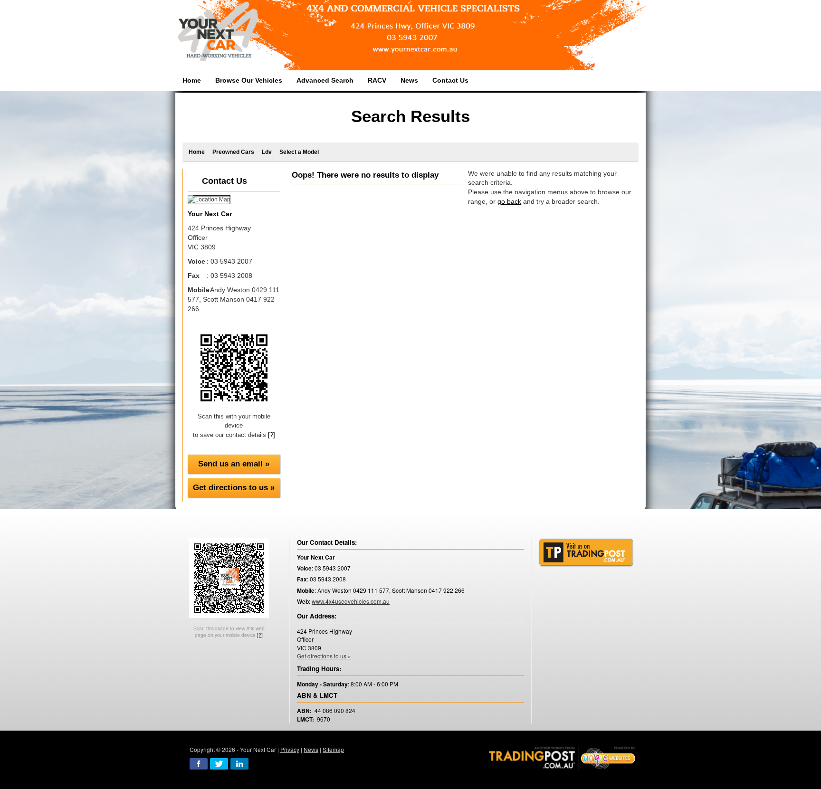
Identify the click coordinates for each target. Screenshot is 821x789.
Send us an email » (233, 463)
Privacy (289, 749)
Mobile (306, 591)
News (311, 749)
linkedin (239, 764)
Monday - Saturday (322, 684)
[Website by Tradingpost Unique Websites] (563, 757)
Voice (304, 568)
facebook (199, 764)
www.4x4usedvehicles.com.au (351, 601)
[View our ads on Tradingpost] (586, 552)
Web (303, 602)
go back (509, 201)
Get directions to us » (234, 487)
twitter (219, 764)
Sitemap (333, 749)
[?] (271, 435)
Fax (302, 579)
